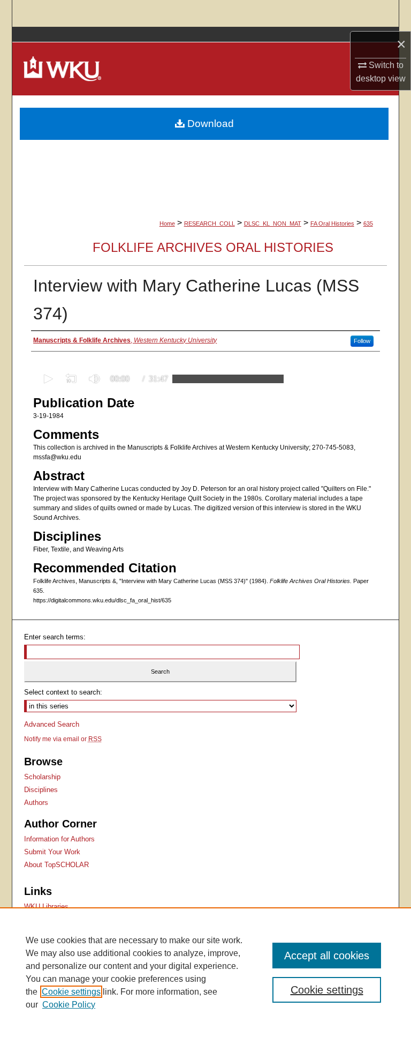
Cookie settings (71, 991)
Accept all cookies (326, 955)
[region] (205, 972)
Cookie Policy (68, 1004)
